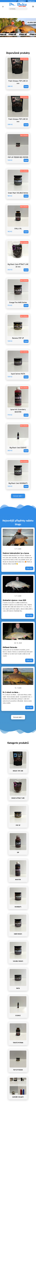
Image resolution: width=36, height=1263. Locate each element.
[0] (33, 7)
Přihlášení (21, 1)
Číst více (29, 568)
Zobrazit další (17, 496)
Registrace (31, 1)
